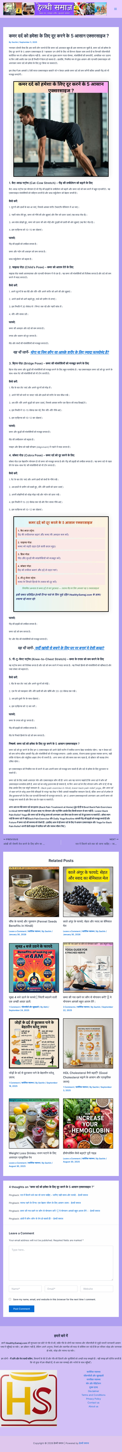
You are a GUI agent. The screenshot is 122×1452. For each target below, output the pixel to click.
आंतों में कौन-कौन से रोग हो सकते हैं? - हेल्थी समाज (41, 1218)
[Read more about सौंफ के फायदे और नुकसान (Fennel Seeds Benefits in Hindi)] (34, 891)
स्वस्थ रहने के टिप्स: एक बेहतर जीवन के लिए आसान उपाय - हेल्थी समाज (50, 1202)
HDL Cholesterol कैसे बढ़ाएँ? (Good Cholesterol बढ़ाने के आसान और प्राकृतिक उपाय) (87, 1077)
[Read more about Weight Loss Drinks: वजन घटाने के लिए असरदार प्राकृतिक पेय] (34, 1123)
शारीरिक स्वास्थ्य (34, 931)
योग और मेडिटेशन (93, 1383)
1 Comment (14, 1007)
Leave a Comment (17, 931)
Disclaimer (93, 1391)
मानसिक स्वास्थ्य (93, 1379)
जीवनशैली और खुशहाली (30, 1007)
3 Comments (69, 1007)
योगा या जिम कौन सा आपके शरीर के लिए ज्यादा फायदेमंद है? (69, 352)
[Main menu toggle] (115, 9)
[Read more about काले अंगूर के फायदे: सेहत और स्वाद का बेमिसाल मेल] (88, 891)
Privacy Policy (93, 1398)
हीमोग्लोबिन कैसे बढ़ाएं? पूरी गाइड (79, 1153)
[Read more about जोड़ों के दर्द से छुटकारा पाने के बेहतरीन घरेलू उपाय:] (34, 1043)
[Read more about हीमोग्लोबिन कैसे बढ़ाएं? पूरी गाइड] (88, 1123)
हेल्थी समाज (84, 1443)
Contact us (93, 1402)
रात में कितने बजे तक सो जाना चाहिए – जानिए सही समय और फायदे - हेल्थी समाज (54, 1195)
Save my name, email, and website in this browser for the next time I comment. (54, 1299)
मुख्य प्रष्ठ (93, 1387)
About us (93, 1406)
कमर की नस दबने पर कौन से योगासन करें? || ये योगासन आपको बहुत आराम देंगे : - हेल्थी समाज (60, 1210)
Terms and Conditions (93, 1395)
